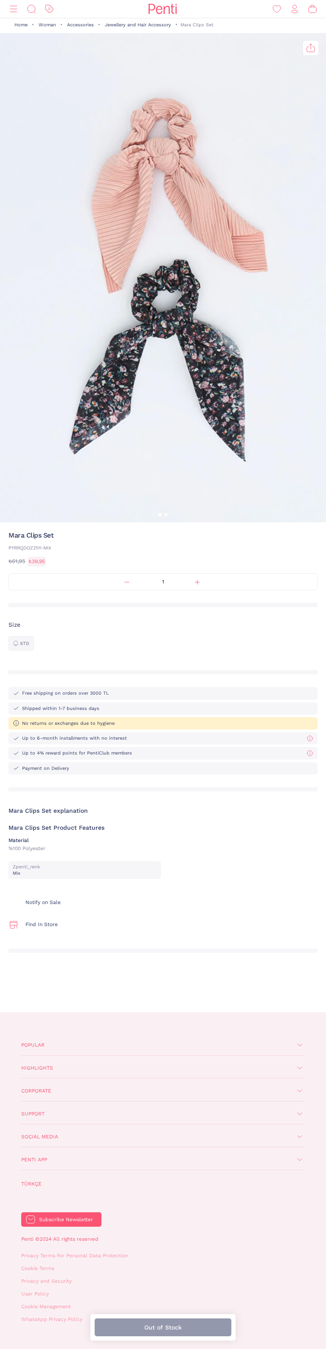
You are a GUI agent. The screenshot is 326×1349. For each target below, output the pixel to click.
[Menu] (13, 9)
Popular (33, 1045)
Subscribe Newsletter (66, 1219)
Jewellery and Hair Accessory (138, 25)
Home (21, 25)
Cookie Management (46, 1307)
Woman (47, 25)
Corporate (36, 1091)
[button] (160, 514)
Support (33, 1114)
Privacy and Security (46, 1281)
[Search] (31, 9)
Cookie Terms (37, 1268)
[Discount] (49, 9)
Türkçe (31, 1184)
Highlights (37, 1068)
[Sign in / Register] (294, 9)
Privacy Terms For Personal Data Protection (74, 1256)
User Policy (35, 1294)
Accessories (80, 25)
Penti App (34, 1160)
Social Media (39, 1137)
